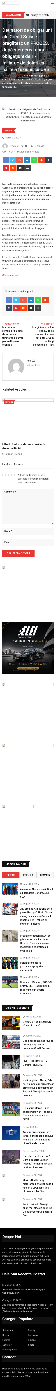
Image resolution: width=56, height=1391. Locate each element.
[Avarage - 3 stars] (8, 475)
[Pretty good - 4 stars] (11, 475)
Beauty (31, 1330)
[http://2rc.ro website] (22, 146)
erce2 (31, 360)
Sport (31, 1344)
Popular (28, 875)
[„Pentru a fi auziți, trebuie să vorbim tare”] (11, 1023)
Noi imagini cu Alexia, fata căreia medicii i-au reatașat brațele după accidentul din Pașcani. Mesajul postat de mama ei (38, 1088)
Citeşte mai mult (10, 275)
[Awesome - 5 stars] (14, 475)
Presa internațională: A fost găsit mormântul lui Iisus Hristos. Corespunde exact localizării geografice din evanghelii (35, 943)
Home (7, 75)
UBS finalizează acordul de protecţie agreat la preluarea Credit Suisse (38, 1044)
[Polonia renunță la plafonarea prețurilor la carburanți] (10, 963)
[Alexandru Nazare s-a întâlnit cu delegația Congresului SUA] (10, 889)
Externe (16, 75)
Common (45, 875)
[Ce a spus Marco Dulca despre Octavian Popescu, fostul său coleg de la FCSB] (11, 1109)
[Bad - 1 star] (2, 475)
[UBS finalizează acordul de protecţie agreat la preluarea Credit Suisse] (11, 1042)
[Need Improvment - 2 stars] (5, 475)
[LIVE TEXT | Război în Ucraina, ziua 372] (11, 1062)
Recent (11, 875)
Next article (46, 323)
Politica (32, 1340)
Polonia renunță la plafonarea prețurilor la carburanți (33, 966)
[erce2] (25, 146)
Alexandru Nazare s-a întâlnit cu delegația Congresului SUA (36, 893)
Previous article (11, 323)
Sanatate (7, 1344)
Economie (33, 1335)
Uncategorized (9, 1349)
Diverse (6, 1335)
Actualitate (8, 1330)
